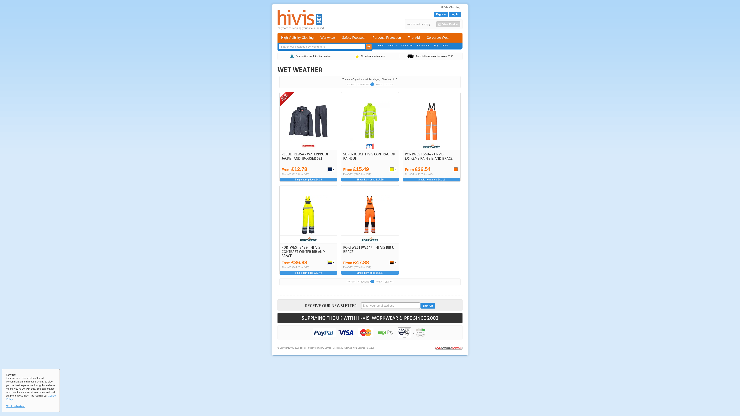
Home (381, 45)
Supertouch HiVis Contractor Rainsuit (369, 156)
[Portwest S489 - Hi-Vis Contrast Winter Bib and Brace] (308, 214)
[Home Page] (300, 17)
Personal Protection (387, 37)
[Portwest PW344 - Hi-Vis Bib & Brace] (370, 214)
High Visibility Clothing (297, 37)
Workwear (327, 37)
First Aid (414, 37)
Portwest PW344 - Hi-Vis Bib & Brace (369, 249)
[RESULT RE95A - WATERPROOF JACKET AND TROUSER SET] (308, 121)
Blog (436, 45)
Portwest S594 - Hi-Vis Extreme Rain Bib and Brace (429, 156)
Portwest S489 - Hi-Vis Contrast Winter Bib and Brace (303, 251)
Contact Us (407, 45)
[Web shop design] (448, 348)
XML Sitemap (359, 348)
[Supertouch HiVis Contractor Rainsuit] (370, 121)
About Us (393, 45)
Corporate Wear (438, 37)
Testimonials (423, 45)
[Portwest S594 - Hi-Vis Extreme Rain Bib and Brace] (432, 121)
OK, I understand (15, 406)
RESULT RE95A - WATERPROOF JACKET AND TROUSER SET (305, 156)
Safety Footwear (354, 37)
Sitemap (348, 348)
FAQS (445, 45)
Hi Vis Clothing (451, 7)
